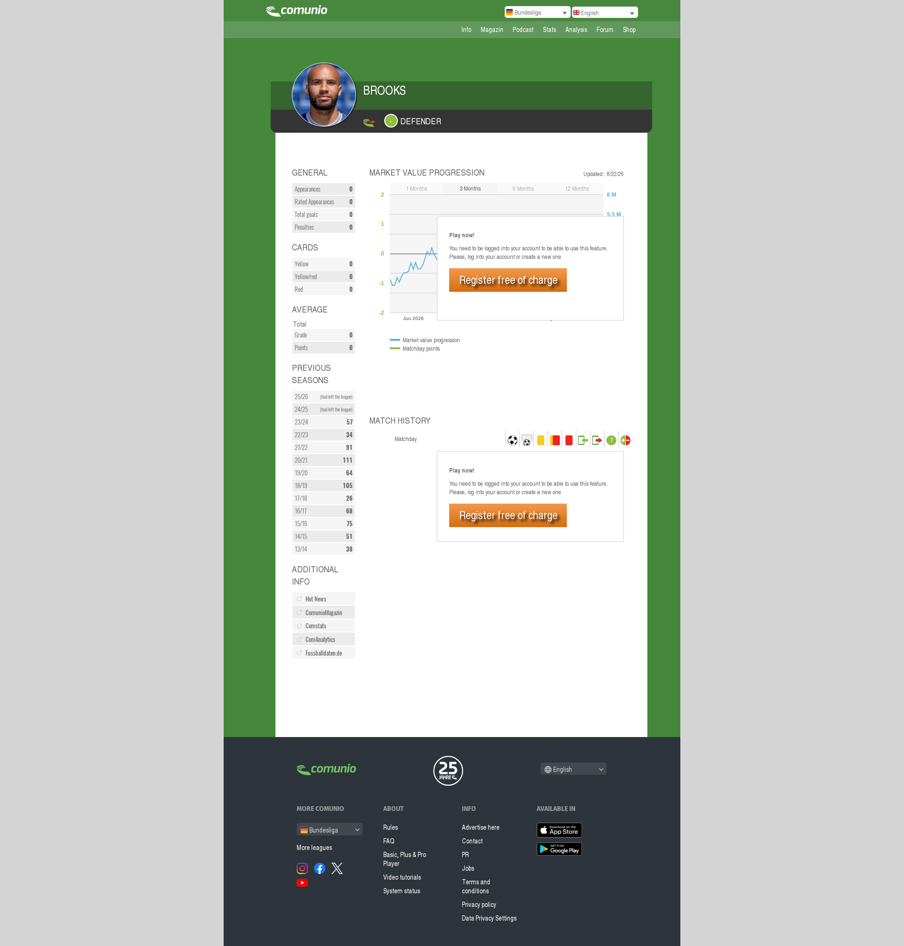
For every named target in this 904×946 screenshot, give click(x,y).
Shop (629, 29)
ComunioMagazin (324, 612)
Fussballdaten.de (324, 653)
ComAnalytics (320, 639)
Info (466, 29)
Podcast (523, 29)
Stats (549, 29)
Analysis (576, 29)
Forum (605, 29)
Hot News (316, 598)
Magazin (492, 29)
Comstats (316, 625)
